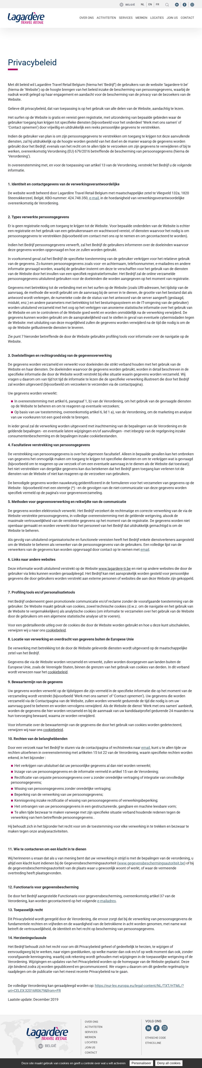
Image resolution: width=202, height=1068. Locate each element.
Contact (187, 18)
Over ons (91, 1021)
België (130, 4)
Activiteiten (93, 1026)
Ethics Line (153, 1042)
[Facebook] (184, 4)
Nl (142, 4)
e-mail (94, 198)
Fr (157, 4)
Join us (172, 18)
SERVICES (126, 18)
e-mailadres (106, 901)
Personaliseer (141, 1063)
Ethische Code (155, 1037)
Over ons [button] (86, 18)
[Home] (26, 17)
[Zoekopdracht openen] (167, 4)
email (144, 549)
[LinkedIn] (177, 4)
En (150, 4)
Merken (141, 18)
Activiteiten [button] (106, 18)
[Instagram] (192, 4)
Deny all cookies (168, 1063)
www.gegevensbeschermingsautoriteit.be (151, 863)
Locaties (157, 18)
